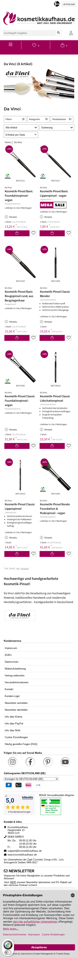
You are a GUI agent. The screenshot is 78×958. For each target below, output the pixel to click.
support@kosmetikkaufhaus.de (25, 850)
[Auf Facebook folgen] (30, 762)
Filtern (8, 119)
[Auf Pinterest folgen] (48, 762)
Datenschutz (12, 661)
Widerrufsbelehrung (15, 668)
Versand (25, 569)
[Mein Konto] (71, 33)
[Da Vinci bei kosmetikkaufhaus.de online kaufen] (39, 616)
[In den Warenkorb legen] (17, 233)
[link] (39, 18)
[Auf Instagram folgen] (13, 762)
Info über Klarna (13, 716)
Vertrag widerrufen (14, 675)
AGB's (8, 655)
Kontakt (9, 689)
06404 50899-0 (16, 836)
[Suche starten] (58, 33)
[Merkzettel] (33, 233)
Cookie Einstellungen (16, 737)
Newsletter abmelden (16, 709)
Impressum (11, 648)
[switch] (8, 952)
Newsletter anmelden (16, 703)
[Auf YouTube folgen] (65, 762)
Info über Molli (12, 730)
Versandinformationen (16, 682)
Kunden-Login (12, 696)
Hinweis (13, 217)
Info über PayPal (14, 723)
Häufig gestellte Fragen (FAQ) (21, 744)
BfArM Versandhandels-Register (56, 795)
